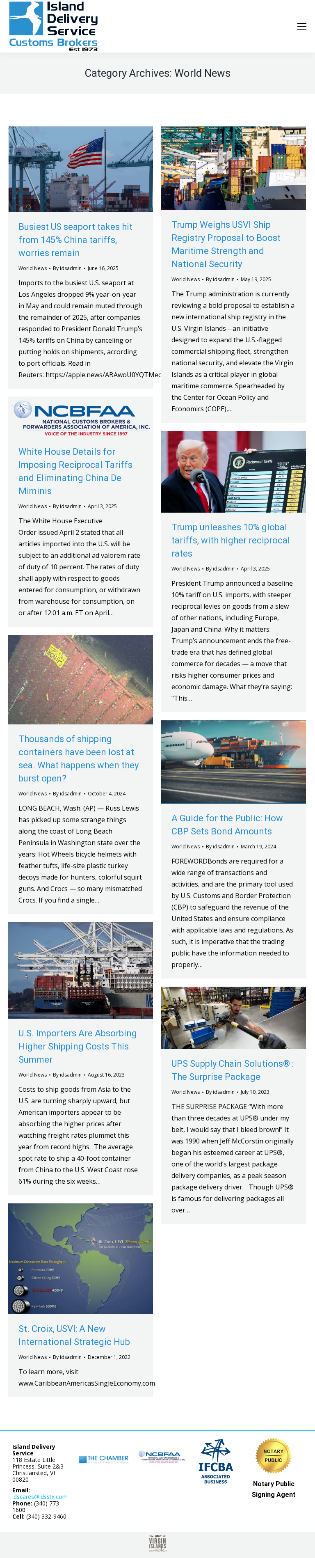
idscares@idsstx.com (40, 1497)
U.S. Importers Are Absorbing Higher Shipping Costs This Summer (77, 1046)
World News (32, 268)
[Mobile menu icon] (302, 26)
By (67, 268)
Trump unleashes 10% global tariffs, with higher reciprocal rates (230, 540)
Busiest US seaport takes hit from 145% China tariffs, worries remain (75, 240)
